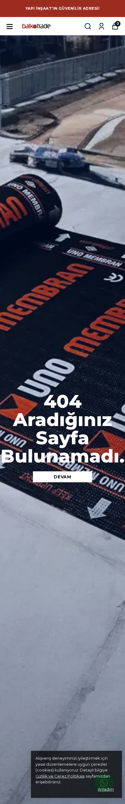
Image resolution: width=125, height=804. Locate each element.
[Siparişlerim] (101, 26)
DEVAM (62, 477)
